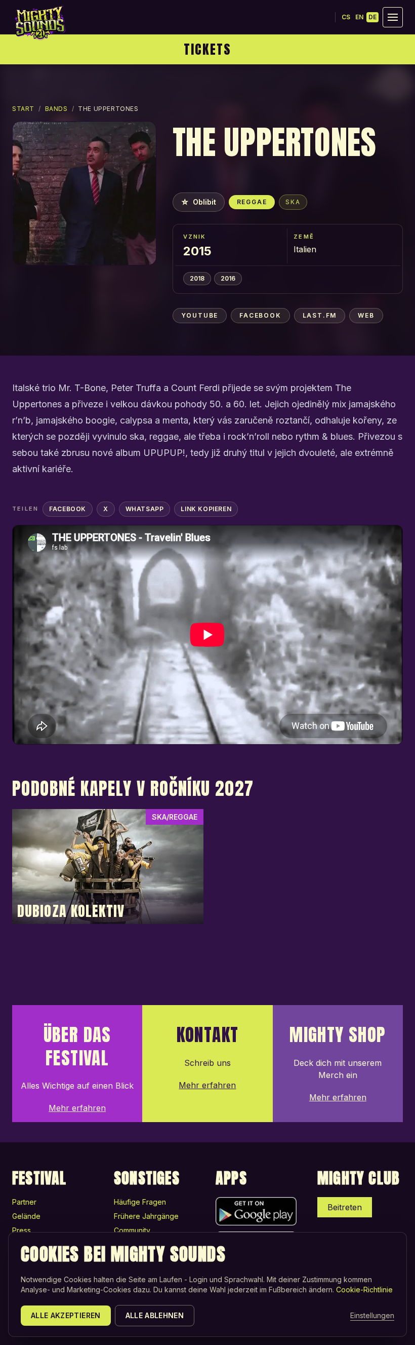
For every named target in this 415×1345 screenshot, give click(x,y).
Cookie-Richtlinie (364, 1289)
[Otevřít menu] (393, 17)
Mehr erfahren (77, 1108)
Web (366, 315)
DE (372, 17)
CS (346, 17)
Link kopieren (206, 509)
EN (359, 17)
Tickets (207, 49)
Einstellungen (372, 1315)
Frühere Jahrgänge (146, 1216)
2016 (228, 278)
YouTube (200, 315)
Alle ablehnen (155, 1315)
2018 (197, 278)
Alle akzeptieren (66, 1315)
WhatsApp (145, 509)
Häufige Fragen (140, 1202)
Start (23, 108)
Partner (24, 1202)
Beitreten (344, 1207)
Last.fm (320, 315)
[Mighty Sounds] (39, 23)
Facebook (260, 315)
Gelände (26, 1216)
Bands (56, 108)
